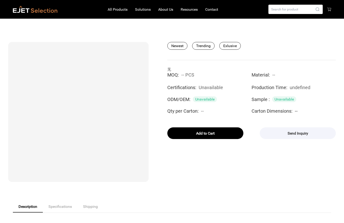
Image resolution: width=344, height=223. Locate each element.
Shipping (90, 206)
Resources (189, 9)
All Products (118, 9)
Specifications (60, 206)
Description (27, 206)
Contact (211, 9)
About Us (165, 9)
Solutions (143, 9)
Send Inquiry (298, 133)
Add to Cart (205, 133)
